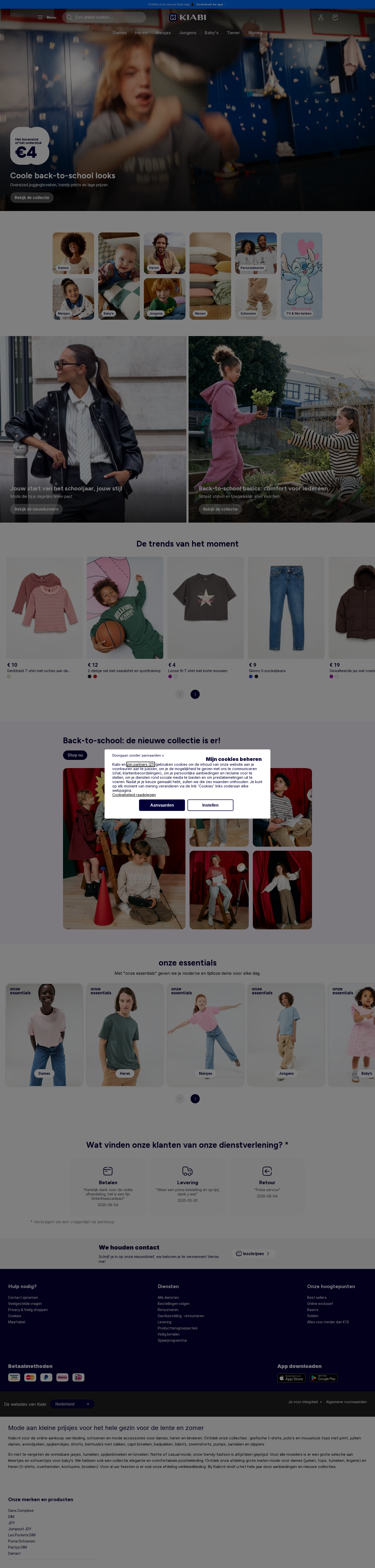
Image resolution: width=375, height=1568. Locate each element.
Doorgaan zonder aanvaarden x (138, 755)
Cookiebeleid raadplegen (134, 795)
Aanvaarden (162, 805)
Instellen (210, 805)
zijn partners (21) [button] (141, 764)
